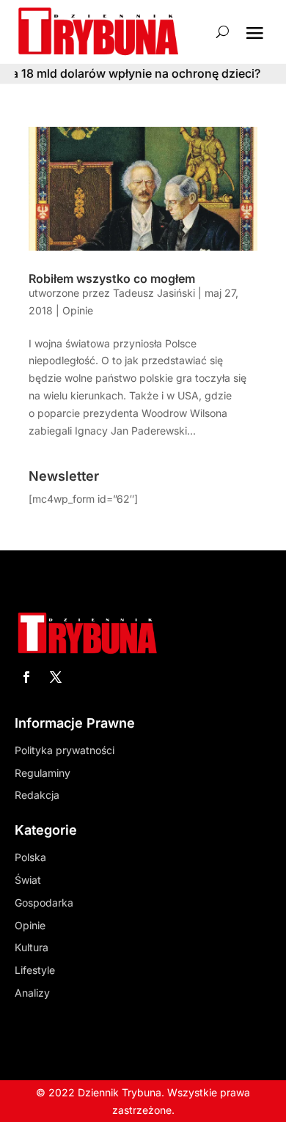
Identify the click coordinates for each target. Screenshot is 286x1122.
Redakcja (37, 795)
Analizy (32, 992)
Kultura (31, 947)
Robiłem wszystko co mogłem (112, 278)
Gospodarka (44, 902)
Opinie (77, 310)
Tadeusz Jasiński (154, 293)
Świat (28, 880)
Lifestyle (35, 970)
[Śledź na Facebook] (26, 677)
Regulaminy (42, 773)
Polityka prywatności (64, 750)
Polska (30, 857)
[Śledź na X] (55, 677)
